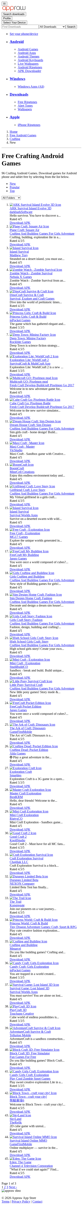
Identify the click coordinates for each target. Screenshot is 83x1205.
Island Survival (19, 251)
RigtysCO (16, 818)
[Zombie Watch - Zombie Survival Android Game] (36, 269)
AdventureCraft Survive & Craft (30, 1031)
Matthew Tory (19, 255)
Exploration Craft (21, 771)
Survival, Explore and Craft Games (32, 298)
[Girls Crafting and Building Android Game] (32, 573)
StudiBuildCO (19, 666)
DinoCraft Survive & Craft (27, 295)
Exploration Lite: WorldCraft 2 (29, 360)
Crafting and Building (23, 945)
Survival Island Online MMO (28, 1140)
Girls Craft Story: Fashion (26, 620)
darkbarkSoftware (21, 212)
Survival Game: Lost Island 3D (29, 988)
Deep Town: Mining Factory (28, 338)
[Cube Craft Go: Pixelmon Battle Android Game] (35, 399)
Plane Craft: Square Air (24, 230)
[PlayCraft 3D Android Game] (23, 1006)
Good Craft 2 (18, 836)
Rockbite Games (20, 342)
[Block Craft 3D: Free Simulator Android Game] (34, 1049)
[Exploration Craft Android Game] (26, 768)
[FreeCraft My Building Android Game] (29, 551)
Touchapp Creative (22, 1013)
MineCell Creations (22, 472)
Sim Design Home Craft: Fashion (31, 598)
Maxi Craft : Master (22, 446)
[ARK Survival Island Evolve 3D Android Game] (35, 204)
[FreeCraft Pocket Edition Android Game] (30, 703)
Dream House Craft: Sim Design (30, 425)
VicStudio (16, 450)
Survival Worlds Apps (24, 515)
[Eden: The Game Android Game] (25, 1158)
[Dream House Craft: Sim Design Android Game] (35, 421)
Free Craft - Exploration (25, 533)
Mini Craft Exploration (24, 815)
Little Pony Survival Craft (26, 685)
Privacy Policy (21, 1201)
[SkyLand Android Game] (20, 1115)
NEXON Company (22, 883)
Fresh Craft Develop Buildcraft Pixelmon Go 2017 (42, 385)
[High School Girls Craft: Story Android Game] (34, 638)
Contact (37, 1201)
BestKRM (16, 797)
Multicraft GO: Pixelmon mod (29, 381)
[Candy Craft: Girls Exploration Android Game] (34, 963)
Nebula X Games (21, 277)
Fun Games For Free (23, 1057)
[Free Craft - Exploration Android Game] (30, 529)
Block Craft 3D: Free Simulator (30, 1053)
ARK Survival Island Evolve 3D (30, 208)
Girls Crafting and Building (27, 576)
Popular (15, 187)
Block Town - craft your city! (28, 1096)
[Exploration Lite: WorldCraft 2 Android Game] (34, 356)
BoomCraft (17, 468)
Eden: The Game (20, 1162)
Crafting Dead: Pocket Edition (29, 750)
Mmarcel (15, 948)
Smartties (15, 775)
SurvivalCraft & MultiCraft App (30, 363)
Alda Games (18, 753)
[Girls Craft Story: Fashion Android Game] (31, 616)
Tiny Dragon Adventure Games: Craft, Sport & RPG (43, 927)
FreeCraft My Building (24, 555)
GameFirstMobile (21, 731)
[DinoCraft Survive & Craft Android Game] (31, 291)
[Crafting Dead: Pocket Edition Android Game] (34, 746)
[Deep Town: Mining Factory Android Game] (33, 334)
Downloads (19, 94)
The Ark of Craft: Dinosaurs (28, 728)
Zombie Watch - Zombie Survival (31, 273)
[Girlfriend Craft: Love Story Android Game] (32, 486)
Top (12, 191)
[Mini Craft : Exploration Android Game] (30, 659)
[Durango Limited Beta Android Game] (29, 876)
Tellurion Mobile (20, 1035)
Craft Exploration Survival (26, 858)
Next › (13, 1187)
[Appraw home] (14, 10)
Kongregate (17, 905)
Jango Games (18, 558)
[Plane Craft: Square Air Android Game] (29, 226)
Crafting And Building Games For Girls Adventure (42, 233)
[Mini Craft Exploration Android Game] (29, 811)
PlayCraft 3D (18, 1010)
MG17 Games (19, 537)
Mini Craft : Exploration (25, 663)
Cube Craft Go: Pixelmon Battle (30, 403)
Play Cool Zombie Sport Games (30, 1078)
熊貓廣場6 (17, 1100)
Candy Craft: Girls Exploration (29, 966)
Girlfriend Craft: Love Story (27, 490)
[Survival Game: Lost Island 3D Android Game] (34, 984)
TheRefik (16, 1122)
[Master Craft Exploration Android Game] (30, 789)
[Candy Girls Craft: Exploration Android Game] (34, 1071)
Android (17, 42)
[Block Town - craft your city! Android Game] (33, 1093)
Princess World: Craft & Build (29, 923)
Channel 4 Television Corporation (31, 1165)
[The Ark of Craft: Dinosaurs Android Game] (32, 724)
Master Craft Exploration (25, 793)
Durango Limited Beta (24, 880)
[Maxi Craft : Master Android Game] (27, 443)
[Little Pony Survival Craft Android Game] (31, 681)
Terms (5, 1201)
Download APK (20, 222)
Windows (17, 79)
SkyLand (15, 1119)
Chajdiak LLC (19, 862)
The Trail (15, 901)
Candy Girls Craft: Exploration (29, 1075)
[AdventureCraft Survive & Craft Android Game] (35, 1028)
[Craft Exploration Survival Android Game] (31, 854)
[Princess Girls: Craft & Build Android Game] (33, 313)
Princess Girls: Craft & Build (28, 316)
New (13, 183)
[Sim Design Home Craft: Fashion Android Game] (36, 594)
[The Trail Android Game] (20, 898)
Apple (15, 117)
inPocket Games (20, 320)
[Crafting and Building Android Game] (28, 941)
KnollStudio (17, 840)
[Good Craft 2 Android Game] (23, 833)
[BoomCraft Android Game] (22, 464)
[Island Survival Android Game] (24, 248)
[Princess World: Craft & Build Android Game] (34, 919)
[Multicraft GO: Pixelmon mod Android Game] (34, 378)
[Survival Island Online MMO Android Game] (33, 1137)
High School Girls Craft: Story (29, 641)
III (4, 3)
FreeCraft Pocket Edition (25, 706)
